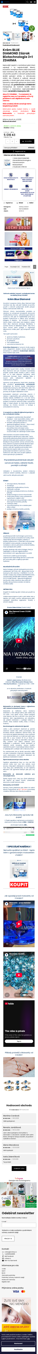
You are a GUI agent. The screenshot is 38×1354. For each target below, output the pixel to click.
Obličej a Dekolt (23, 209)
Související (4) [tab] (15, 268)
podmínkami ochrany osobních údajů (17, 1240)
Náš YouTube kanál (11, 1269)
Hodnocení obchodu (18, 1114)
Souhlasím (18, 1349)
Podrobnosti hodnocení (11, 44)
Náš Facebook (9, 1264)
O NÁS (4, 1277)
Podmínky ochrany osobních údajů (13, 1286)
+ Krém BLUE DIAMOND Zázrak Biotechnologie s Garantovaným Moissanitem (22, 163)
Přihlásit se (8, 1247)
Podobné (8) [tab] (26, 268)
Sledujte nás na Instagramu (19, 1189)
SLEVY (3, 1279)
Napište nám (6, 1290)
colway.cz (8, 1266)
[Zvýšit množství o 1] (15, 142)
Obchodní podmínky (8, 1283)
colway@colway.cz (11, 1260)
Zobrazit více (18, 1178)
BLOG (3, 1281)
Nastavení (18, 1343)
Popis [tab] (6, 268)
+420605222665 (10, 1262)
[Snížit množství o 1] (6, 142)
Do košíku (27, 142)
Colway (12, 129)
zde (28, 1339)
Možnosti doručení (9, 122)
